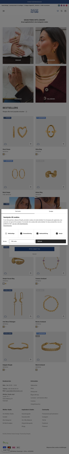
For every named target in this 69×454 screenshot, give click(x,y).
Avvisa (5, 241)
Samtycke (18, 211)
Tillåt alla (39, 241)
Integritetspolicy (7, 225)
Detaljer (51, 211)
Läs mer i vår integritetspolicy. (20, 223)
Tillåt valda (14, 241)
